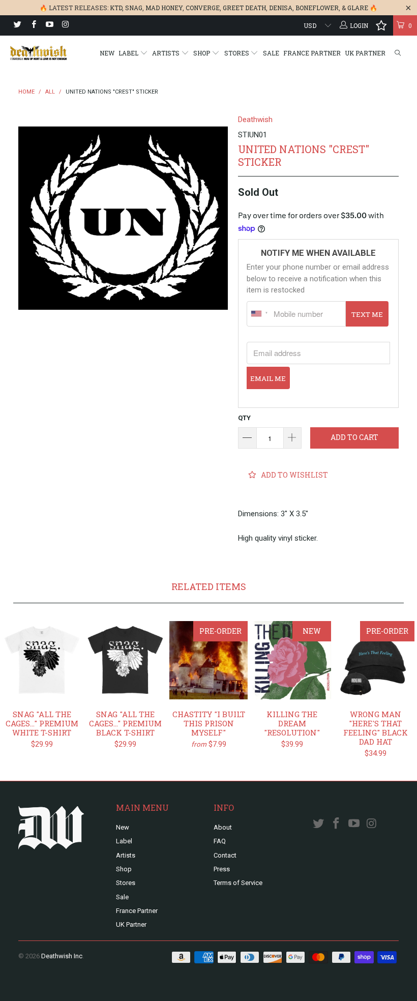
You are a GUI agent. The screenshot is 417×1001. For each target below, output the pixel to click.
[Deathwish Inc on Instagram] (65, 25)
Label (129, 53)
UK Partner (365, 53)
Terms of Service (238, 883)
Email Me (268, 378)
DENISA (280, 8)
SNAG (133, 8)
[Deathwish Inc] (38, 53)
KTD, (117, 8)
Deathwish (255, 119)
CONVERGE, (203, 8)
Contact (225, 855)
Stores (237, 53)
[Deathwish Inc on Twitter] (17, 25)
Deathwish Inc (61, 956)
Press (222, 869)
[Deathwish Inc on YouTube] (49, 25)
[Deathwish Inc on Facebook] (32, 25)
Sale (271, 53)
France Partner (312, 53)
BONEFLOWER (317, 8)
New (107, 53)
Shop (202, 53)
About (223, 827)
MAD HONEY (164, 8)
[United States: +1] (259, 314)
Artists (166, 53)
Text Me (367, 314)
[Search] (398, 53)
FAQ (220, 841)
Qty (244, 418)
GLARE (357, 8)
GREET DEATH (244, 8)
